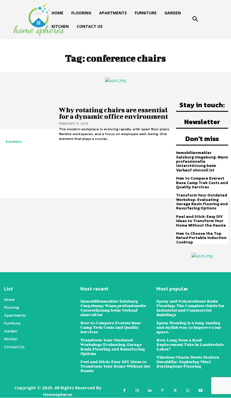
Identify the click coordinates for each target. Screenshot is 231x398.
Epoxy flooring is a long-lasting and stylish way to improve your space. (188, 327)
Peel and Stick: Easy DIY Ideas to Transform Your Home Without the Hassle (201, 221)
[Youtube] (200, 390)
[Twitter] (175, 390)
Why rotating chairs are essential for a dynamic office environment (113, 113)
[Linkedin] (150, 390)
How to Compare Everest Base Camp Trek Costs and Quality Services (202, 182)
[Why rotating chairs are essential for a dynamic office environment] (28, 124)
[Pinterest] (162, 390)
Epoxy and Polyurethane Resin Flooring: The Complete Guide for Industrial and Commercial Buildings (190, 308)
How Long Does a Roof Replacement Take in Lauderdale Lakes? (190, 344)
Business (13, 142)
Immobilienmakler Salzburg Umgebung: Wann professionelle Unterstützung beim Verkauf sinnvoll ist (202, 161)
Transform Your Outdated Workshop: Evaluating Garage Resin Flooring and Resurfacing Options (202, 201)
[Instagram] (137, 390)
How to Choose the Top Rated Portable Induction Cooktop (201, 238)
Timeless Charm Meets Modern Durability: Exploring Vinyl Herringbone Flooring (187, 361)
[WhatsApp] (188, 390)
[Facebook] (124, 390)
